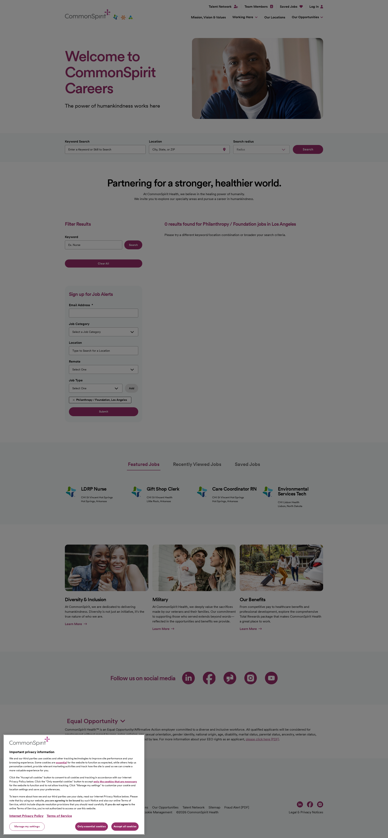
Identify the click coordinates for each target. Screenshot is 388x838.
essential (61, 762)
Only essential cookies (91, 826)
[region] (74, 784)
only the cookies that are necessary (115, 781)
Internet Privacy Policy (26, 816)
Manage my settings (26, 826)
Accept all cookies (125, 826)
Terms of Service (59, 816)
